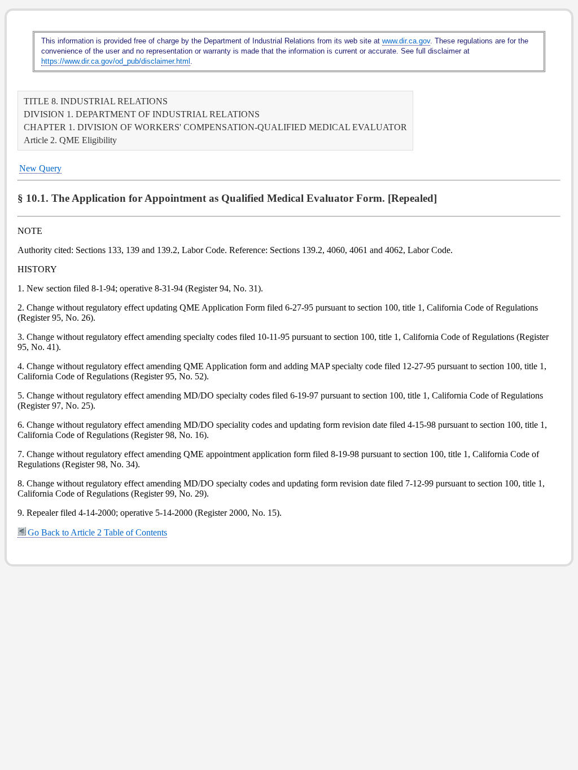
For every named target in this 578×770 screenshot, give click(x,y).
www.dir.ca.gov (406, 41)
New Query (40, 168)
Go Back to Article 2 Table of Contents (97, 532)
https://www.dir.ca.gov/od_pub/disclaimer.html (115, 61)
